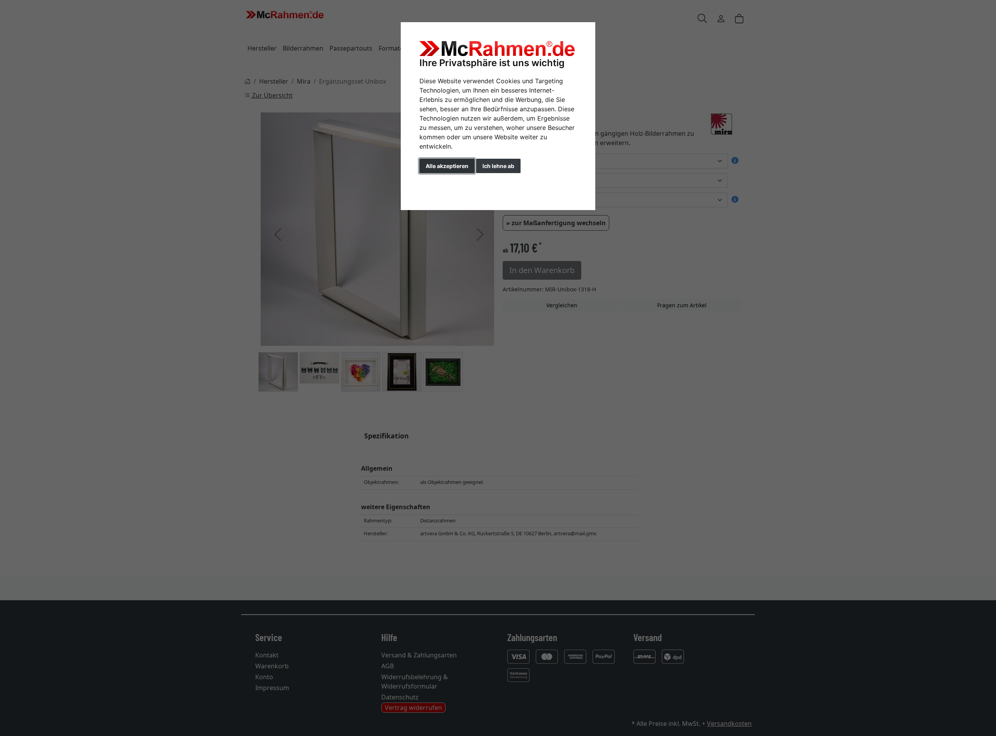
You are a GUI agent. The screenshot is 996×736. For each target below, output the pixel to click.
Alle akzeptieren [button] (447, 166)
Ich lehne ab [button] (498, 166)
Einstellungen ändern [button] (454, 182)
